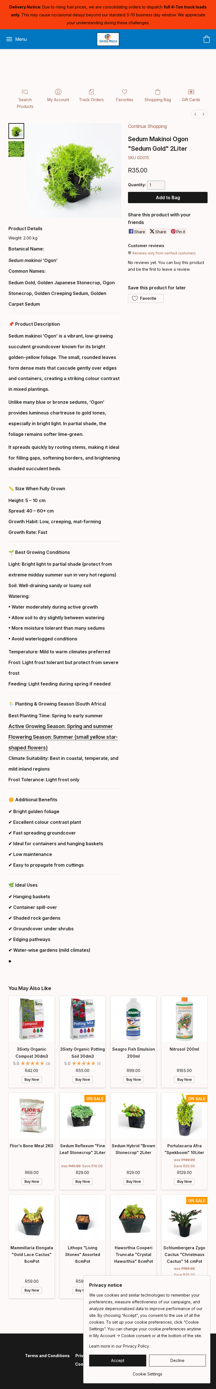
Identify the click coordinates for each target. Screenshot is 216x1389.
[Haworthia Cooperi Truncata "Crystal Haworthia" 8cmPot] (133, 1218)
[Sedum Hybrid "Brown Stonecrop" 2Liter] (133, 1116)
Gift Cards (191, 99)
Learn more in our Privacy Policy (119, 1346)
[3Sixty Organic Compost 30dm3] (32, 1019)
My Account (58, 99)
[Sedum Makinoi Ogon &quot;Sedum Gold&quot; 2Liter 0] (16, 131)
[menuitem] (195, 114)
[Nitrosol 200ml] (184, 1019)
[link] (147, 1371)
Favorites (124, 99)
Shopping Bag (158, 99)
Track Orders (91, 99)
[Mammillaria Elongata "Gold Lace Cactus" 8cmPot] (32, 1218)
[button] (108, 39)
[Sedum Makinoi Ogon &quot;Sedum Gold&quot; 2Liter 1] (16, 149)
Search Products (25, 103)
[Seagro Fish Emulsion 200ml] (133, 1019)
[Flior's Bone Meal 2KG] (32, 1116)
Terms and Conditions (47, 1355)
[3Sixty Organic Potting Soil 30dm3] (82, 1019)
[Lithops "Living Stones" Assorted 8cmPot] (82, 1218)
